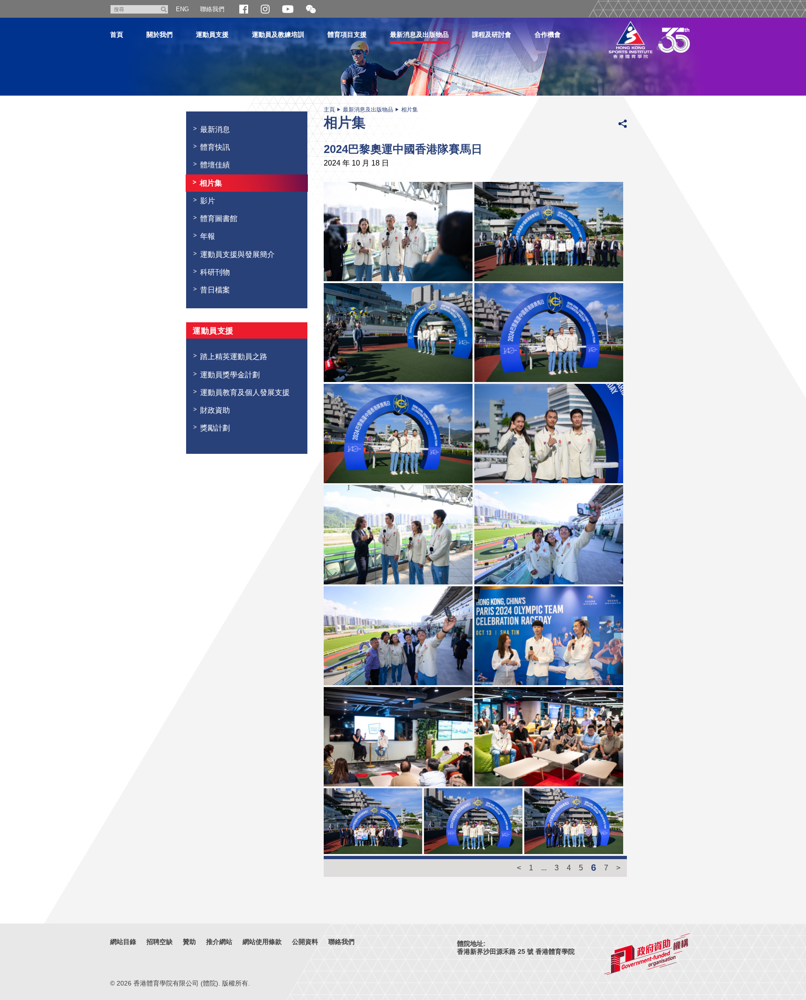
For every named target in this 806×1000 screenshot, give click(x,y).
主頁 (329, 109)
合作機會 (548, 34)
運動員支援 (212, 34)
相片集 (409, 109)
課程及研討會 (491, 34)
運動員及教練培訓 (278, 34)
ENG (182, 9)
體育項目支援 (347, 34)
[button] (311, 9)
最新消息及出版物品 (419, 34)
